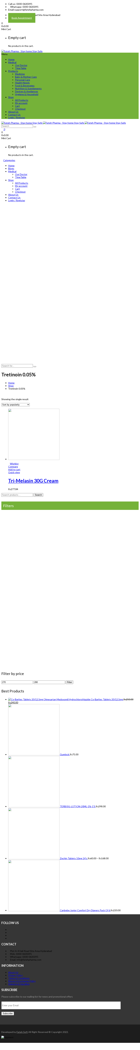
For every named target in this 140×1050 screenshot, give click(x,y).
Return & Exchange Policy (22, 981)
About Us (13, 111)
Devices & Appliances (26, 91)
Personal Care (22, 79)
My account (21, 103)
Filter (69, 682)
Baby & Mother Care (26, 76)
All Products (21, 100)
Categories (9, 160)
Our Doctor (21, 65)
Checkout (20, 108)
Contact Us (14, 114)
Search (38, 495)
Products (13, 71)
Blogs (11, 168)
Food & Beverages (24, 85)
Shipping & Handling (19, 983)
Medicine (20, 73)
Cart (17, 105)
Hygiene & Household (26, 94)
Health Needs (22, 82)
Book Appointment (22, 17)
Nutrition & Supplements (28, 88)
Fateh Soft (22, 1032)
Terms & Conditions (19, 978)
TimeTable (20, 68)
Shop (11, 97)
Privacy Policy (15, 975)
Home (11, 59)
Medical (12, 62)
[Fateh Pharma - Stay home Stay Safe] (22, 51)
